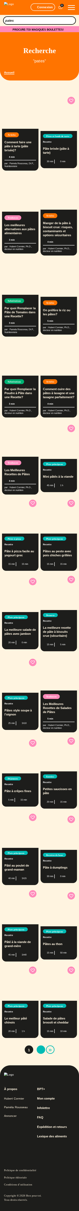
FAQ (40, 1117)
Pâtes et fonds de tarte (57, 136)
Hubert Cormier (14, 1098)
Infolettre (43, 1108)
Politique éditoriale (15, 1177)
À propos (10, 1089)
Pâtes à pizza (14, 539)
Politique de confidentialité (20, 1170)
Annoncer (10, 1115)
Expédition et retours (52, 1127)
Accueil (9, 72)
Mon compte (46, 1098)
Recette (47, 142)
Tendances (13, 217)
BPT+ (41, 1089)
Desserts (50, 615)
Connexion (45, 7)
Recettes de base (54, 855)
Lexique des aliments (52, 1136)
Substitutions (14, 301)
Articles (12, 135)
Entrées (50, 776)
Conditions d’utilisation (18, 1184)
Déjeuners (13, 778)
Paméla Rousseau (16, 1107)
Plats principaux (54, 464)
